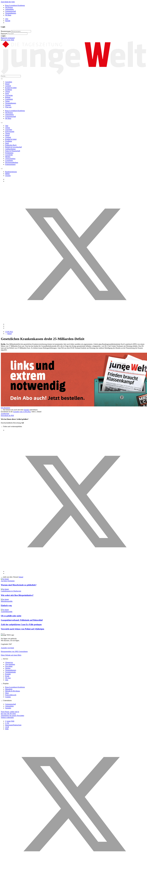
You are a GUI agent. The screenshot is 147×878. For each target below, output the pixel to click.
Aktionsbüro (9, 9)
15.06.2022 (9, 332)
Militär (7, 174)
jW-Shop (8, 15)
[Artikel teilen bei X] (75, 324)
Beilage (7, 97)
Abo (6, 19)
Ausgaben (8, 82)
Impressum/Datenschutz (13, 725)
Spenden (8, 708)
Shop (7, 693)
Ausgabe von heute (7, 648)
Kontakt (8, 674)
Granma (8, 697)
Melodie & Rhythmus (12, 691)
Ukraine (8, 176)
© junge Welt (9, 721)
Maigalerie (8, 689)
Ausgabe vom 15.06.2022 (22, 412)
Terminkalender (10, 672)
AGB (7, 727)
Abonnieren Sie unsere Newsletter (12, 715)
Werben (7, 668)
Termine (8, 105)
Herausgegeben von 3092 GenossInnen (14, 651)
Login (3, 36)
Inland (7, 84)
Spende (7, 21)
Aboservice (9, 662)
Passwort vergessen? (8, 38)
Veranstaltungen (10, 13)
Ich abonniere (5, 408)
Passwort (4, 33)
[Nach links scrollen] (2, 122)
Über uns (8, 107)
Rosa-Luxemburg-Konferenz (15, 5)
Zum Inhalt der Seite (8, 2)
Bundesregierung (11, 172)
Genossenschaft (10, 11)
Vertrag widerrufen (7, 717)
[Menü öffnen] (2, 78)
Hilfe (7, 729)
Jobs (6, 680)
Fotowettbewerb (10, 695)
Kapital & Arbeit (10, 88)
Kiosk (7, 676)
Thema (7, 91)
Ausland (8, 86)
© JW (7, 723)
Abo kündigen (10, 664)
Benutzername (6, 31)
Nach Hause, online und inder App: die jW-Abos (10, 713)
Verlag (7, 101)
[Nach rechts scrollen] (2, 168)
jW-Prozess (9, 7)
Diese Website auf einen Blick (11, 655)
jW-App (8, 678)
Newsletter (8, 666)
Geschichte (9, 95)
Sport (7, 93)
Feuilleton (8, 90)
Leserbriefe (9, 99)
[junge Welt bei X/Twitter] (73, 876)
